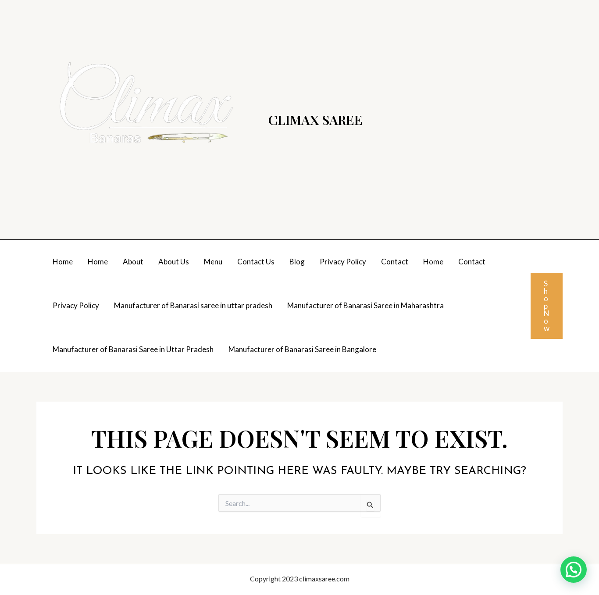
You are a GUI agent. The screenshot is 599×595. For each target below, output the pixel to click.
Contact (394, 261)
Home (63, 261)
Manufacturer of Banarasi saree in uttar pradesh (193, 305)
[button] (547, 306)
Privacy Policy (343, 261)
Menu (213, 261)
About (133, 261)
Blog (297, 261)
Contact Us (256, 261)
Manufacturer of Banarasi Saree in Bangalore (302, 349)
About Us (173, 261)
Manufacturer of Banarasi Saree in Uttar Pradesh (133, 349)
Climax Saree (315, 119)
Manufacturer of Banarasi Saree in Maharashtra (365, 305)
